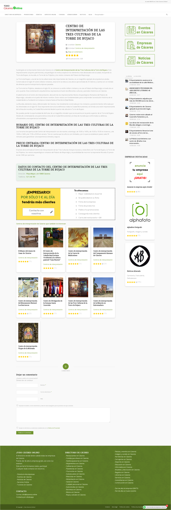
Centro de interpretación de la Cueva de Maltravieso (77, 253)
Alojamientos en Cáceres (75, 463)
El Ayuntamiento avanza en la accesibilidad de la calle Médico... (141, 81)
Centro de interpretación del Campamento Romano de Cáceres (103, 253)
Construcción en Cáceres (124, 483)
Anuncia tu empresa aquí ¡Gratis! (139, 187)
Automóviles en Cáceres (75, 487)
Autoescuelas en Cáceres (75, 474)
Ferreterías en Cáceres (123, 457)
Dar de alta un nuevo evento (125, 491)
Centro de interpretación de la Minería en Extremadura (102, 303)
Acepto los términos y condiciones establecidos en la (39, 428)
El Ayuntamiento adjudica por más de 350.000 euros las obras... (141, 99)
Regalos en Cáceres (122, 472)
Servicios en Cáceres (122, 478)
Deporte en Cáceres (122, 462)
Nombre (43, 385)
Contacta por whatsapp (25, 497)
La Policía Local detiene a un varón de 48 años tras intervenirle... (140, 141)
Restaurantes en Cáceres (75, 456)
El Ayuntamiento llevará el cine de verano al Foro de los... (141, 132)
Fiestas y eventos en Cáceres (125, 451)
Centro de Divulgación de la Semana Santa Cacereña (52, 303)
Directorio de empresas (26, 474)
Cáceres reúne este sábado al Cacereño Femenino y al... (140, 115)
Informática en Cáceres (123, 467)
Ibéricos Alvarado (134, 271)
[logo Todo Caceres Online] (13, 7)
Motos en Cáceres (73, 492)
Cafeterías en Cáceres (74, 466)
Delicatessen (131, 278)
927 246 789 (30, 177)
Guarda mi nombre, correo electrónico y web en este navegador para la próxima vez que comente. (46, 405)
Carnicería (131, 275)
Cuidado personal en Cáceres (77, 484)
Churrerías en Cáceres (74, 471)
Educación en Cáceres (123, 464)
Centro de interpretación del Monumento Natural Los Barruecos (27, 303)
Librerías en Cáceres (122, 475)
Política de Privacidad (54, 428)
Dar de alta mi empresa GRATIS (126, 488)
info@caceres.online (29, 494)
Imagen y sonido (141, 232)
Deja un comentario (75, 52)
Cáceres (78, 45)
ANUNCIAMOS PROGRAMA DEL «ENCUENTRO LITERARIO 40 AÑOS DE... (140, 90)
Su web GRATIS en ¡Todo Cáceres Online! (156, 1)
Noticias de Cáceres (24, 479)
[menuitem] (13, 14)
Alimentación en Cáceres (75, 479)
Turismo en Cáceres (24, 485)
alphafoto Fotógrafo (134, 227)
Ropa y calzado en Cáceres (76, 495)
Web (41, 398)
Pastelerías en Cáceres (74, 469)
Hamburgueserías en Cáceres (77, 461)
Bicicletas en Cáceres (74, 489)
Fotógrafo (131, 232)
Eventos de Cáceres (24, 477)
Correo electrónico (46, 392)
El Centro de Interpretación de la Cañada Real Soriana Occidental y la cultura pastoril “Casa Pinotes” (51, 255)
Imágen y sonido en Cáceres (125, 454)
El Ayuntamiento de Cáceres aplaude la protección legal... (140, 107)
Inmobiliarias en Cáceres (124, 480)
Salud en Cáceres (72, 482)
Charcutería (139, 275)
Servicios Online (23, 482)
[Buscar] (166, 14)
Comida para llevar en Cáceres (77, 458)
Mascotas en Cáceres (74, 476)
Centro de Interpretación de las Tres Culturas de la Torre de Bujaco (77, 303)
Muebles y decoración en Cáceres (127, 470)
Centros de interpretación (85, 48)
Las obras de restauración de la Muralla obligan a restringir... (141, 124)
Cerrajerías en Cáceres (123, 459)
